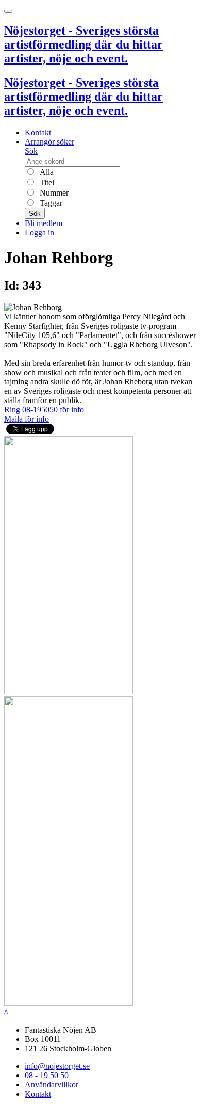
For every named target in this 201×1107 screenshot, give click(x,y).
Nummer (53, 192)
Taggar (50, 203)
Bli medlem (43, 223)
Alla (46, 172)
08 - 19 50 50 (47, 1075)
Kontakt (38, 132)
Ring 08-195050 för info (44, 409)
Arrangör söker (49, 141)
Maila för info (26, 418)
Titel (46, 182)
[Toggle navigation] (8, 11)
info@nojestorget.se (57, 1066)
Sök (31, 151)
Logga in (39, 232)
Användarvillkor (51, 1084)
